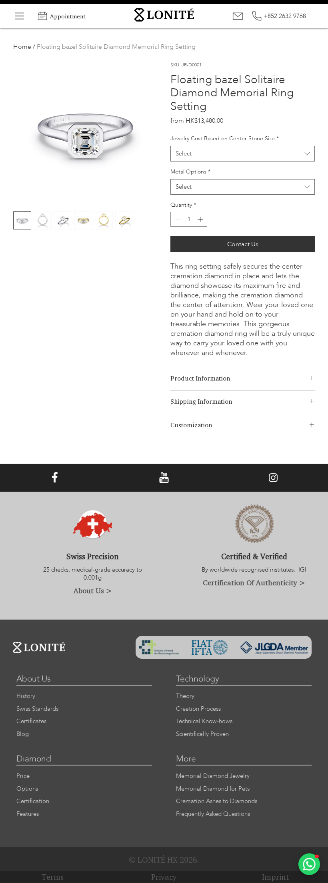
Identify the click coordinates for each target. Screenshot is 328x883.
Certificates (31, 721)
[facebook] (54, 478)
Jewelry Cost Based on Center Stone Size (224, 138)
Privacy (164, 877)
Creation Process (198, 709)
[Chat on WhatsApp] (309, 864)
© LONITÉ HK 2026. (164, 860)
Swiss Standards (37, 709)
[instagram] (273, 478)
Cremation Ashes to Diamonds (216, 801)
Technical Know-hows (204, 721)
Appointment (68, 16)
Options (27, 789)
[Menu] (20, 16)
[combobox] (242, 153)
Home (22, 46)
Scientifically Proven (202, 734)
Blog (22, 734)
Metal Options (190, 171)
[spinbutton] (189, 219)
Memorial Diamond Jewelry (213, 776)
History (25, 696)
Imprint (275, 877)
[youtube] (164, 478)
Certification (32, 801)
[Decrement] (177, 219)
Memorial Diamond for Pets (213, 789)
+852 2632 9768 (285, 16)
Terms (53, 877)
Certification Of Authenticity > (254, 582)
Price (23, 776)
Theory (185, 696)
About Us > (93, 590)
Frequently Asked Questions (213, 814)
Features (27, 814)
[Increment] (201, 219)
